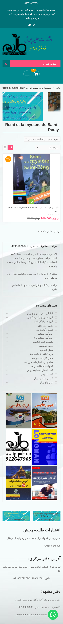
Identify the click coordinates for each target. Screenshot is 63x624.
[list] (5, 147)
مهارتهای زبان (46, 382)
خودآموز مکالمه (45, 333)
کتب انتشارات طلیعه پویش (40, 370)
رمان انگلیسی (46, 346)
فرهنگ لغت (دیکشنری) (41, 354)
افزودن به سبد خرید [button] (31, 201)
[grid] (10, 147)
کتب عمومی (47, 374)
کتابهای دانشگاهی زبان (42, 366)
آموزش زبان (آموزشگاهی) (40, 317)
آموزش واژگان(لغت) (43, 321)
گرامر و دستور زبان (43, 378)
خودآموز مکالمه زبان (43, 337)
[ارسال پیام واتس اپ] (53, 615)
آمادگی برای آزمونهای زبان (40, 313)
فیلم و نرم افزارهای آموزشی (38, 362)
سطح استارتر (46, 350)
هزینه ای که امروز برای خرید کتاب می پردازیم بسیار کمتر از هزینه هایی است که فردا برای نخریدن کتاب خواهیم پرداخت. (31, 14)
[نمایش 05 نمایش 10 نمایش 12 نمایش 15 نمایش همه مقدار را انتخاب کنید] (47, 147)
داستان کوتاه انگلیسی (42, 342)
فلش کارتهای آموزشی (42, 358)
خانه (58, 87)
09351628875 (31, 3)
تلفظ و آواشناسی (44, 329)
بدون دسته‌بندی (45, 325)
